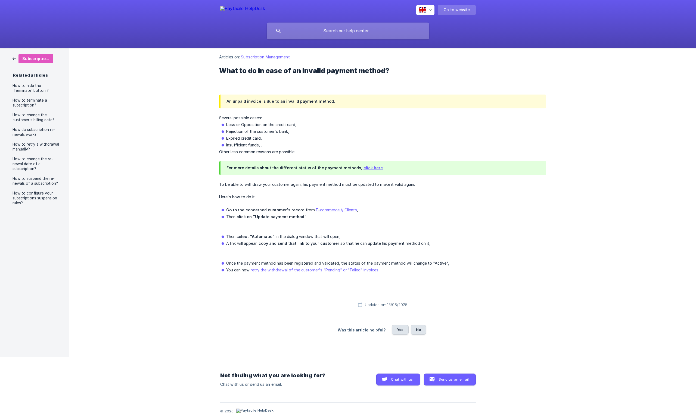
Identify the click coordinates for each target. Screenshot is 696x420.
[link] (33, 58)
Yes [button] (400, 329)
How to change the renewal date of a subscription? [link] (33, 164)
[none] (242, 9)
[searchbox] (348, 31)
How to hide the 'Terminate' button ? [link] (31, 88)
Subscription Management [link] (265, 57)
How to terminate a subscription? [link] (30, 102)
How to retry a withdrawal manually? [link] (36, 146)
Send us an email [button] (454, 379)
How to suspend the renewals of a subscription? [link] (35, 181)
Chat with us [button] (402, 379)
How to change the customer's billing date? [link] (33, 117)
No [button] (418, 329)
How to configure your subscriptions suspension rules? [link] (35, 198)
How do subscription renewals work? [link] (34, 132)
